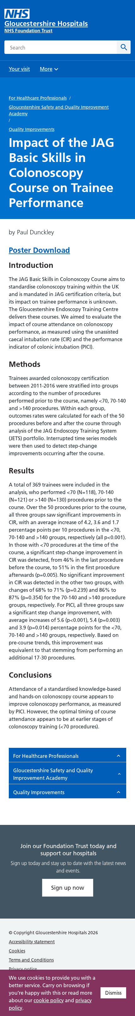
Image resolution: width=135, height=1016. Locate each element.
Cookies (17, 951)
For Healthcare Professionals (38, 98)
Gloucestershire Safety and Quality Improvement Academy (59, 110)
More (48, 71)
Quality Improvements (31, 129)
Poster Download (39, 250)
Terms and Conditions (31, 960)
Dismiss (113, 993)
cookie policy (49, 1000)
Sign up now (67, 887)
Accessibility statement (32, 942)
